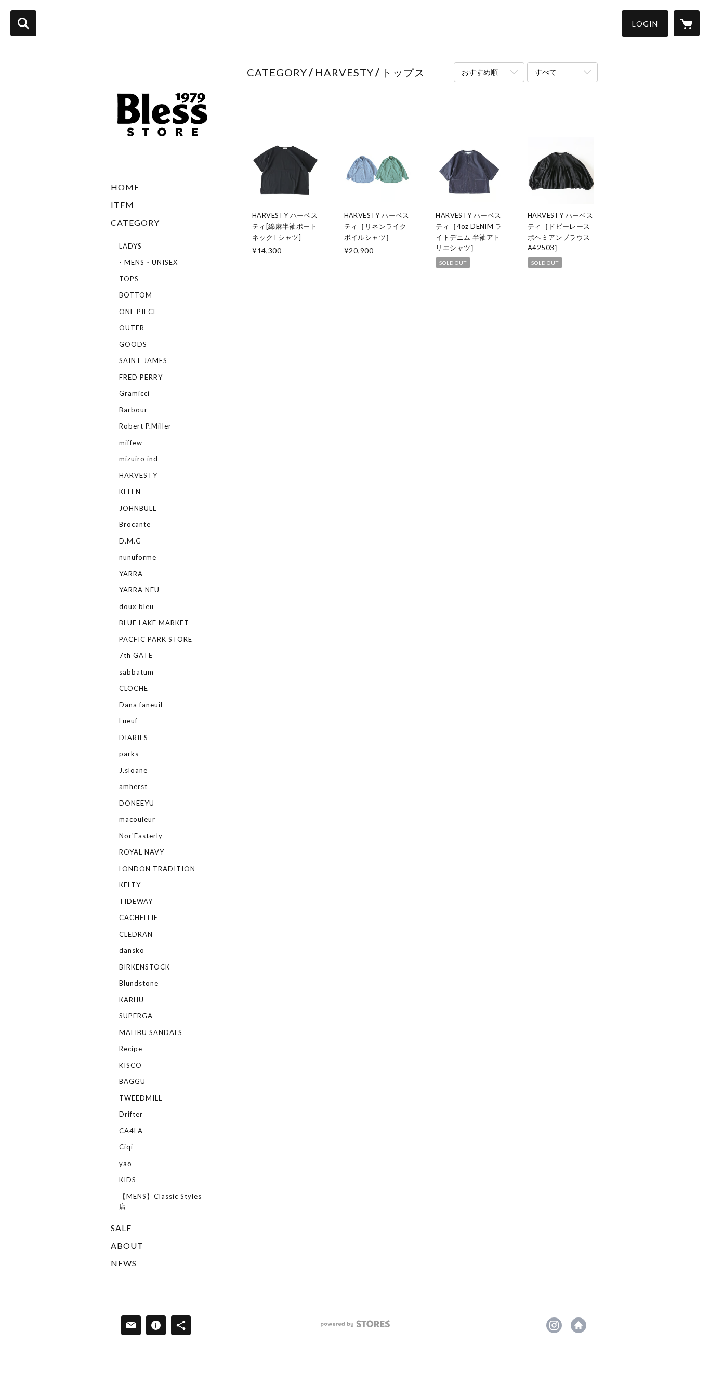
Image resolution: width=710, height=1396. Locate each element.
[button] (645, 23)
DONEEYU (136, 803)
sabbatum (136, 672)
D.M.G (130, 541)
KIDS (127, 1179)
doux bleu (136, 606)
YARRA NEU (139, 590)
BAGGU (132, 1081)
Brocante (135, 524)
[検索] (23, 23)
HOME (125, 187)
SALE (121, 1228)
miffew (130, 442)
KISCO (130, 1065)
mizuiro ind (138, 459)
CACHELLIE (138, 917)
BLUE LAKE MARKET (154, 622)
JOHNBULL (137, 508)
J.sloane (133, 770)
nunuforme (137, 557)
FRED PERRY (141, 377)
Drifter (131, 1114)
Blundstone (139, 983)
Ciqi (126, 1147)
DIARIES (133, 737)
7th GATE (136, 655)
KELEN (130, 491)
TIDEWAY (136, 901)
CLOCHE (133, 688)
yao (125, 1163)
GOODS (133, 344)
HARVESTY (138, 475)
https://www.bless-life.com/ (578, 1325)
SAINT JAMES (143, 360)
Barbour (133, 410)
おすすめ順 (480, 72)
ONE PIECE (138, 311)
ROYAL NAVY (141, 852)
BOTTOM (135, 295)
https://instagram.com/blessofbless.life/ (554, 1325)
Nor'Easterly (141, 836)
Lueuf (128, 721)
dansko (131, 950)
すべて (546, 72)
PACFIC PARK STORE (155, 639)
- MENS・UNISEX (148, 262)
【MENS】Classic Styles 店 (160, 1201)
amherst (133, 786)
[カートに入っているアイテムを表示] (687, 23)
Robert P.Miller (145, 426)
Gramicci (134, 393)
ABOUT (127, 1245)
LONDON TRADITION (157, 868)
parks (129, 753)
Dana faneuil (141, 705)
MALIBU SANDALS (150, 1032)
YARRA (131, 574)
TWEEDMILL (140, 1098)
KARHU (131, 1000)
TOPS (129, 279)
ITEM (122, 205)
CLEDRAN (136, 934)
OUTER (131, 328)
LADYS (130, 246)
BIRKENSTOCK (144, 967)
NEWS (124, 1263)
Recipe (130, 1048)
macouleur (137, 819)
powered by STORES (355, 1327)
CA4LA (131, 1131)
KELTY (130, 885)
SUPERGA (136, 1016)
